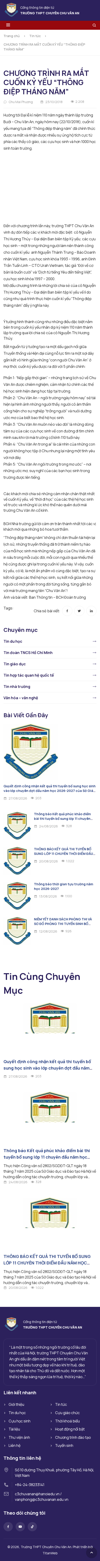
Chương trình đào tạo (73, 1437)
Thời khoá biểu (67, 1421)
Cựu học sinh (19, 1421)
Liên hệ (14, 1445)
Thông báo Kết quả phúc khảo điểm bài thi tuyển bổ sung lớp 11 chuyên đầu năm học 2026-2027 (62, 818)
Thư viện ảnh (19, 1437)
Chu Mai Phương (21, 102)
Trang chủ (11, 36)
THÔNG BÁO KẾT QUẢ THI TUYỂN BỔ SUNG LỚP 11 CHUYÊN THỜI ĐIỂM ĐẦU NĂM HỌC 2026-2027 (63, 853)
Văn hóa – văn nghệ (20, 697)
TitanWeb (50, 1553)
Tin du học (12, 641)
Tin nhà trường (16, 686)
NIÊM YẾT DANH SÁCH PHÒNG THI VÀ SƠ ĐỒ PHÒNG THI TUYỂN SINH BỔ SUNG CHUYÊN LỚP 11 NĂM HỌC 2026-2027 (64, 926)
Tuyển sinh (64, 1445)
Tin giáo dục (14, 663)
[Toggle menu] (8, 25)
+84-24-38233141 (29, 1484)
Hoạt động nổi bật (70, 1429)
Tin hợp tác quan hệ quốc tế (28, 675)
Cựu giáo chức (67, 1412)
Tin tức (35, 36)
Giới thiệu (16, 1404)
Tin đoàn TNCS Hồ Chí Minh (28, 652)
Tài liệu (14, 1429)
